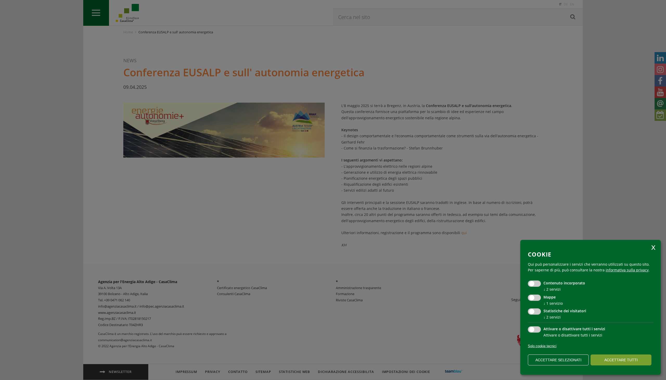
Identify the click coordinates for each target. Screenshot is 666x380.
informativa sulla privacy (627, 269)
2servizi (552, 289)
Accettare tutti (621, 360)
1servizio (553, 303)
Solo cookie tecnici (542, 346)
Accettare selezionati (558, 360)
